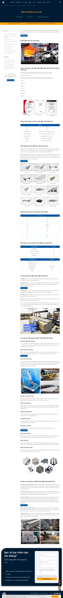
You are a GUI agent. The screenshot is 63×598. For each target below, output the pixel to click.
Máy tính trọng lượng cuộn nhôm (9, 66)
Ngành (30, 2)
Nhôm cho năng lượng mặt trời (9, 53)
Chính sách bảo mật (34, 593)
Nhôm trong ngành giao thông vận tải (10, 51)
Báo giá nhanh (24, 35)
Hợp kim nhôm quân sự (7, 49)
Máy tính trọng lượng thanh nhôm (9, 62)
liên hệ (50, 593)
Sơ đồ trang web (44, 593)
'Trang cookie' (17, 597)
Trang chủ (12, 2)
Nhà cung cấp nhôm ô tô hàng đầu (9, 44)
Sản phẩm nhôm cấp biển (8, 39)
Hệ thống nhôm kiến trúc (8, 46)
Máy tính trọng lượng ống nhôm (9, 64)
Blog (44, 2)
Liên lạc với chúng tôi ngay (10, 80)
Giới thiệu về (18, 2)
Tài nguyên (39, 2)
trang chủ (4, 5)
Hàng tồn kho (23, 23)
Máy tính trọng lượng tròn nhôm (9, 68)
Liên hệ (47, 2)
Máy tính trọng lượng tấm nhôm (9, 60)
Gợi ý (34, 2)
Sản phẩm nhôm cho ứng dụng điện (9, 33)
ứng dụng (8, 5)
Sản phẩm (25, 2)
